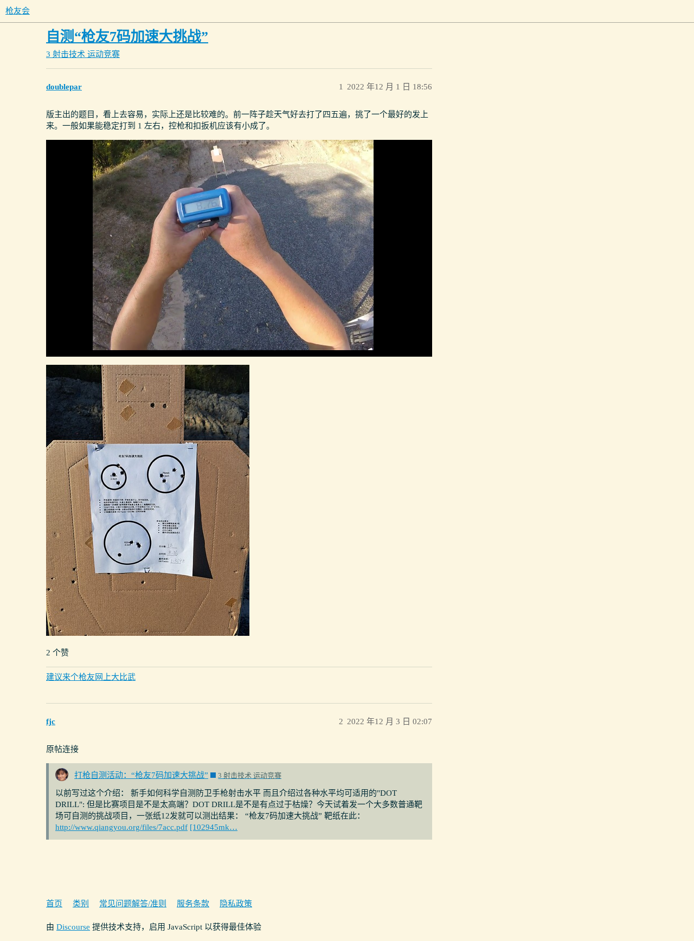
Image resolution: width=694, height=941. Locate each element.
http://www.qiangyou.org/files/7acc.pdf (121, 827)
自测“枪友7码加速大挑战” (127, 36)
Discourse (73, 927)
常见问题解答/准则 (132, 903)
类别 (81, 903)
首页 (54, 903)
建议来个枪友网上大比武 (91, 677)
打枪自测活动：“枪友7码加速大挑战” (141, 775)
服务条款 (193, 903)
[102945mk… (213, 827)
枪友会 (17, 11)
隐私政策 (236, 903)
